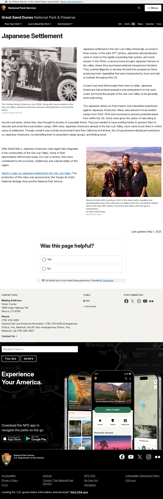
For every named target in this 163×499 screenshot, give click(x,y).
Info (120, 24)
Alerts (129, 24)
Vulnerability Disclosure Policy (142, 475)
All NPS (28, 358)
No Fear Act (91, 480)
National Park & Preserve (38, 17)
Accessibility (9, 475)
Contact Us (9, 336)
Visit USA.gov (79, 492)
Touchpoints (108, 280)
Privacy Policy (10, 480)
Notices (47, 475)
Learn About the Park (38, 24)
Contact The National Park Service (58, 482)
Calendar (149, 24)
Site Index (90, 306)
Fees (159, 24)
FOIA (5, 485)
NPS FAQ (89, 475)
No (49, 268)
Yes (49, 259)
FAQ (87, 300)
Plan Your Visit (12, 24)
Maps (140, 24)
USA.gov (130, 480)
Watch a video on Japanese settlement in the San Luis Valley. (36, 173)
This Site (10, 358)
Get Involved (64, 24)
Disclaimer (90, 485)
